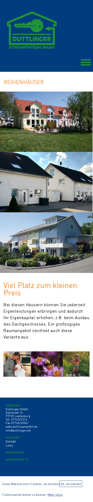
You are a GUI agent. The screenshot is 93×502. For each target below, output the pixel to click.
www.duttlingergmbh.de (21, 426)
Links (9, 445)
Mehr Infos (55, 494)
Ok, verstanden (71, 484)
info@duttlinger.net (18, 430)
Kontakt (13, 437)
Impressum (15, 452)
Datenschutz (17, 459)
